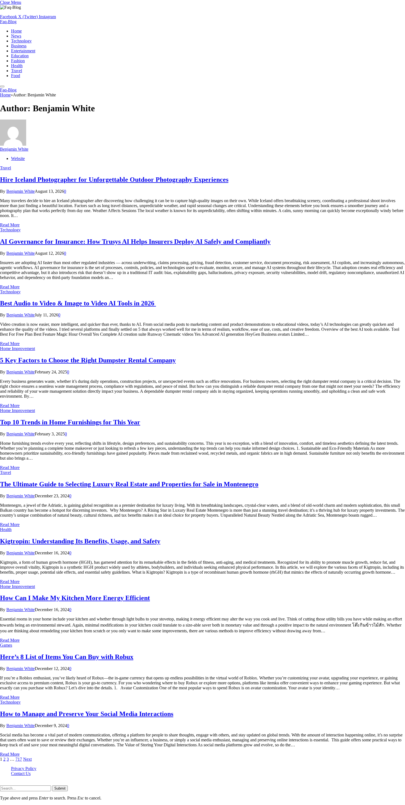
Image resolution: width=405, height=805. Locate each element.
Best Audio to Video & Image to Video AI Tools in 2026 (78, 303)
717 (18, 759)
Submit (60, 788)
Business (18, 46)
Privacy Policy (23, 768)
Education (20, 55)
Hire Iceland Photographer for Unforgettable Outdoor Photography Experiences (114, 179)
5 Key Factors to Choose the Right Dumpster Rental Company (88, 360)
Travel (16, 70)
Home (16, 31)
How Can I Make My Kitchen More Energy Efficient (75, 597)
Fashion (18, 60)
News (16, 36)
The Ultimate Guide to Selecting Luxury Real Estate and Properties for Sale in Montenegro (129, 484)
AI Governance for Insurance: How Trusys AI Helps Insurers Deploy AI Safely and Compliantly (135, 241)
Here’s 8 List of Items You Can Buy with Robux (66, 656)
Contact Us (21, 773)
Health (17, 65)
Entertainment (23, 50)
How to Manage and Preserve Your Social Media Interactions (86, 713)
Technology (21, 41)
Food (15, 75)
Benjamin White (14, 149)
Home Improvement (17, 348)
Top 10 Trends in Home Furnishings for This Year (70, 422)
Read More (10, 225)
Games (6, 645)
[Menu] (2, 86)
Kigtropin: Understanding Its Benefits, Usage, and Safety (80, 541)
